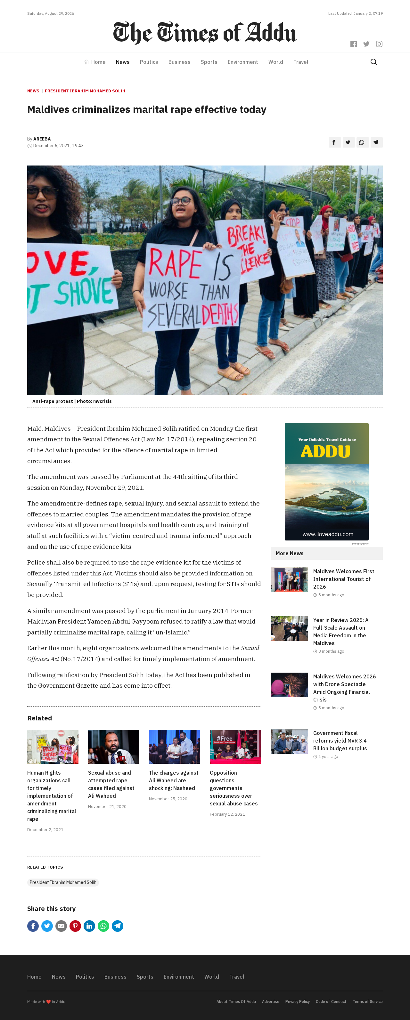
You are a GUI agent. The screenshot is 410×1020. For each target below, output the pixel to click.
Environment (243, 62)
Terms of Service (368, 1001)
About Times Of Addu (236, 1001)
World (275, 62)
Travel (300, 62)
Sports (209, 62)
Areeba (42, 139)
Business (179, 62)
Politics (149, 62)
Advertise (270, 1001)
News (123, 62)
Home (98, 62)
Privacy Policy (297, 1001)
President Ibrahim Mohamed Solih (85, 91)
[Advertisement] (327, 830)
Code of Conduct (331, 1001)
